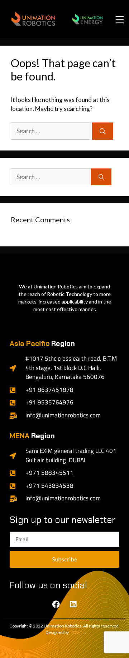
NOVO (76, 632)
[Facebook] (56, 604)
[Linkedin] (73, 604)
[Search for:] (51, 131)
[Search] (102, 131)
